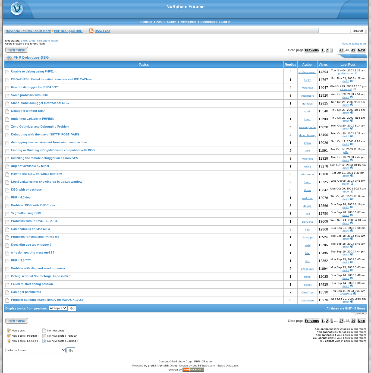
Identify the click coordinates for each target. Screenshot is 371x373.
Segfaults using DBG (26, 213)
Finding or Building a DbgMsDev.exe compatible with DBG (53, 150)
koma (307, 142)
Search (172, 21)
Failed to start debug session (32, 284)
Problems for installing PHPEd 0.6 (35, 236)
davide (307, 205)
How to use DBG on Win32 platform (36, 173)
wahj (307, 245)
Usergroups (208, 21)
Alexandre (307, 95)
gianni (307, 276)
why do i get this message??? (32, 252)
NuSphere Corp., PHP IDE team (192, 361)
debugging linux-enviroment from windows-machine (49, 142)
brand (307, 119)
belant (308, 284)
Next (361, 50)
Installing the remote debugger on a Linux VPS (44, 158)
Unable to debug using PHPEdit (33, 71)
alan (307, 261)
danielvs (307, 103)
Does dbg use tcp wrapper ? (31, 244)
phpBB (152, 365)
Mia (307, 253)
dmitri (24, 40)
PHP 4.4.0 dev (20, 197)
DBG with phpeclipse (26, 189)
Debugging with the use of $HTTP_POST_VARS (45, 134)
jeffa (307, 150)
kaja (307, 229)
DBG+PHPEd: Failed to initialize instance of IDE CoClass (51, 79)
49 (353, 50)
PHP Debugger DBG (68, 31)
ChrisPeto (307, 292)
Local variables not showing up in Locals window (46, 181)
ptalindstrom (345, 73)
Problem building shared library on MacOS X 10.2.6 (47, 299)
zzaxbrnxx (307, 268)
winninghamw (307, 127)
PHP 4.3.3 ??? (21, 260)
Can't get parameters (26, 291)
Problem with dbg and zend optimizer (38, 268)
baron (307, 182)
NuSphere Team (47, 40)
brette (307, 79)
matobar (307, 198)
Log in (226, 21)
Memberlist (188, 21)
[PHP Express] (193, 369)
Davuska (307, 221)
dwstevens (307, 300)
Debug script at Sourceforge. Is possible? (41, 276)
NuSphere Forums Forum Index (28, 31)
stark (307, 111)
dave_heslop (307, 135)
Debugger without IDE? (28, 110)
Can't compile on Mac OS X (30, 228)
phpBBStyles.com (204, 365)
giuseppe (307, 237)
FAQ (159, 21)
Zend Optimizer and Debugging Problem (40, 126)
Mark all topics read (354, 43)
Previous (312, 50)
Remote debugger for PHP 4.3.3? (34, 87)
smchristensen (307, 72)
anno (32, 40)
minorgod (307, 87)
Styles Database (227, 365)
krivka (307, 166)
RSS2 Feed (102, 31)
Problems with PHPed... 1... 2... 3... (35, 221)
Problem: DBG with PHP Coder (33, 205)
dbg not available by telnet (30, 165)
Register (146, 21)
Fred (307, 213)
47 (341, 50)
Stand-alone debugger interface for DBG (40, 103)
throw (307, 190)
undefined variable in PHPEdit (32, 118)
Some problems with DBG (29, 95)
